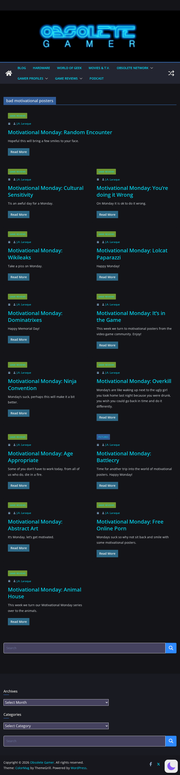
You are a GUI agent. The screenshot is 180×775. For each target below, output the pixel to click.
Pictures (103, 436)
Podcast (97, 78)
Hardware (41, 68)
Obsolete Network (132, 68)
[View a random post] (171, 73)
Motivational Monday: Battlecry (124, 457)
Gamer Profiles (30, 78)
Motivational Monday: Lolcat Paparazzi (132, 254)
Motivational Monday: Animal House (44, 593)
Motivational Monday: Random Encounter (60, 132)
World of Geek (69, 68)
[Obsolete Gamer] (9, 73)
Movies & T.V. (99, 68)
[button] (150, 68)
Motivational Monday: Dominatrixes (35, 316)
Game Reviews (66, 78)
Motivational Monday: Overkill (134, 381)
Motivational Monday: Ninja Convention (42, 384)
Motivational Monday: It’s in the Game (131, 316)
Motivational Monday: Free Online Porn (130, 525)
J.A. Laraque (24, 123)
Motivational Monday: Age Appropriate (40, 457)
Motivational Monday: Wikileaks (35, 254)
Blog (22, 68)
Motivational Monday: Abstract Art (35, 525)
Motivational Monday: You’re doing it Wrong (132, 191)
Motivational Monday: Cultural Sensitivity (45, 191)
